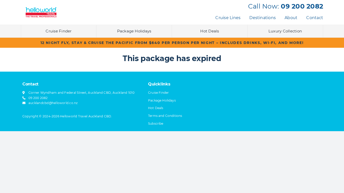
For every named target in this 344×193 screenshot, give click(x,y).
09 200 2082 (302, 6)
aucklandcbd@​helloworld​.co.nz (53, 103)
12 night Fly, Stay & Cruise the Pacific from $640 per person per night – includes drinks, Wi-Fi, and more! (172, 42)
